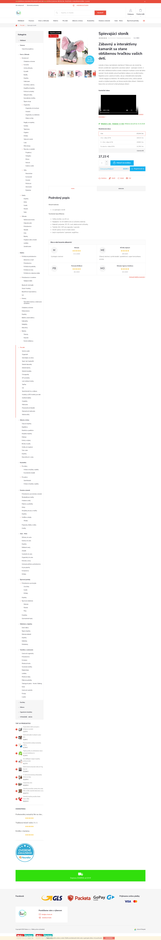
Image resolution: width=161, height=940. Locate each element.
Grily (25, 233)
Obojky (26, 521)
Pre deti (22, 347)
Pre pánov (25, 477)
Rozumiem (108, 938)
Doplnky (26, 78)
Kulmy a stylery (26, 440)
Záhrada (24, 216)
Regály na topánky (29, 122)
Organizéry (27, 105)
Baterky (24, 331)
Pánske (26, 607)
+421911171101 (46, 918)
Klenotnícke (29, 173)
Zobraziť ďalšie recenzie (137, 277)
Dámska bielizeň (26, 634)
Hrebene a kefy (26, 500)
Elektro (22, 253)
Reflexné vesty (26, 547)
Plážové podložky (27, 680)
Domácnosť (25, 58)
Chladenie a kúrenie (29, 61)
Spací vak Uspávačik (28, 361)
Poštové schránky (29, 91)
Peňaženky (25, 644)
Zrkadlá (24, 551)
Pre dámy (24, 466)
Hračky (24, 528)
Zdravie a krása (24, 420)
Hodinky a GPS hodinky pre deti (31, 394)
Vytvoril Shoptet (141, 929)
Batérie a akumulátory (28, 318)
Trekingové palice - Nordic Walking (32, 683)
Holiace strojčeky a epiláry (31, 469)
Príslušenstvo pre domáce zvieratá (32, 494)
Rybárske (28, 190)
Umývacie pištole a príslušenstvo (31, 564)
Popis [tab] (72, 188)
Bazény (26, 236)
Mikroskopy (27, 146)
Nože (23, 687)
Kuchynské (29, 177)
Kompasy (24, 660)
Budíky (26, 75)
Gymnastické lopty (27, 618)
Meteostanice (26, 311)
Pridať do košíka (123, 163)
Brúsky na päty (26, 444)
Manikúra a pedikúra (27, 430)
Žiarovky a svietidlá (29, 149)
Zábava (22, 707)
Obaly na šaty (29, 118)
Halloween (27, 81)
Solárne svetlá (30, 166)
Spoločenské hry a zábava (29, 391)
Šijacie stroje (27, 101)
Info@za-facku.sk (47, 914)
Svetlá (25, 205)
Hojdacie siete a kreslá (30, 240)
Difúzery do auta (26, 537)
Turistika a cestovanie (26, 650)
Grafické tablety (26, 398)
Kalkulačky (25, 321)
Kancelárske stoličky (29, 98)
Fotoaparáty (25, 374)
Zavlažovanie (27, 246)
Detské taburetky (27, 364)
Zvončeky (26, 586)
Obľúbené (23, 40)
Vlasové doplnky (26, 424)
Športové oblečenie (27, 601)
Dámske (26, 604)
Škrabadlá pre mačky (28, 497)
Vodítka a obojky (26, 517)
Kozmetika (23, 462)
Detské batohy (26, 368)
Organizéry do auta (27, 557)
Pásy (25, 611)
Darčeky (22, 702)
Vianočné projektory (27, 49)
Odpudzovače (28, 223)
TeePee (24, 384)
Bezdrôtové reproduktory (29, 292)
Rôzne (27, 159)
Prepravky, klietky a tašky (29, 525)
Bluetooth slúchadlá (27, 285)
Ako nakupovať (20, 5)
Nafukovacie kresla (29, 220)
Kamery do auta (26, 541)
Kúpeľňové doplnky (29, 88)
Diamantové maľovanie (28, 411)
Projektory (28, 152)
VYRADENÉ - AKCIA (26, 717)
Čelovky (26, 334)
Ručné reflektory (28, 341)
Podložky (24, 615)
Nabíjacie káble (28, 281)
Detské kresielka (26, 371)
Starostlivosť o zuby (27, 457)
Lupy (25, 142)
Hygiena (26, 132)
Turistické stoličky (27, 667)
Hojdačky (24, 401)
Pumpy (24, 693)
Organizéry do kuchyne (32, 108)
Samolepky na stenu (28, 358)
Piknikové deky (26, 677)
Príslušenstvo (27, 226)
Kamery (24, 298)
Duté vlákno (25, 628)
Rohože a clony (26, 561)
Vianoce (22, 45)
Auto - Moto (23, 534)
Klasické (26, 338)
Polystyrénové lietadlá (28, 408)
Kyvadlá (26, 71)
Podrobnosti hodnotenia (124, 38)
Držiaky (26, 136)
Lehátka (26, 243)
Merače (26, 209)
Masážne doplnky (27, 434)
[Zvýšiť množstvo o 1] (106, 161)
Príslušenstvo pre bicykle (29, 583)
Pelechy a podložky (27, 504)
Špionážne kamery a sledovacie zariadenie (33, 302)
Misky (23, 507)
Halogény (28, 156)
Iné (23, 295)
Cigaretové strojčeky (26, 712)
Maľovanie (25, 404)
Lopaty (24, 697)
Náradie (26, 230)
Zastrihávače (27, 480)
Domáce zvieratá (25, 490)
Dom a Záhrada (24, 54)
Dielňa (23, 195)
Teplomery (27, 129)
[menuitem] (21, 21)
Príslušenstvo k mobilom (29, 277)
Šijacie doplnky (26, 631)
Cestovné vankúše (27, 690)
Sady (25, 212)
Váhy (25, 170)
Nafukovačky (25, 414)
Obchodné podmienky (33, 5)
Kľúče (25, 202)
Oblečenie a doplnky (26, 624)
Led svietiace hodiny (28, 381)
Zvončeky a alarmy (29, 85)
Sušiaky (26, 126)
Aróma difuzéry (28, 68)
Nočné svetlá (25, 351)
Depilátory (25, 427)
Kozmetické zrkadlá (29, 473)
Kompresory (25, 571)
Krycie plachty (26, 567)
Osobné (28, 180)
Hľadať (100, 13)
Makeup (24, 437)
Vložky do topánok (27, 447)
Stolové (28, 162)
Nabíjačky (24, 324)
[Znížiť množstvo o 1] (106, 164)
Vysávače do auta (27, 554)
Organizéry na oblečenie (32, 115)
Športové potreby (25, 579)
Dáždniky (24, 641)
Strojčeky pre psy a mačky (29, 511)
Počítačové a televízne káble (32, 273)
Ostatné (28, 111)
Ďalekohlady (25, 670)
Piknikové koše (26, 663)
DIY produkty (26, 378)
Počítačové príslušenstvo (29, 256)
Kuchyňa (26, 65)
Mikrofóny (25, 328)
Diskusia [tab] (121, 188)
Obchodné (29, 187)
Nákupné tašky (28, 95)
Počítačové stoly (28, 270)
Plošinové (28, 183)
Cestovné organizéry (28, 653)
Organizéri (25, 354)
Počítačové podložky (30, 266)
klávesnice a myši (29, 260)
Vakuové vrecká (28, 139)
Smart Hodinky (26, 288)
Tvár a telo (25, 450)
